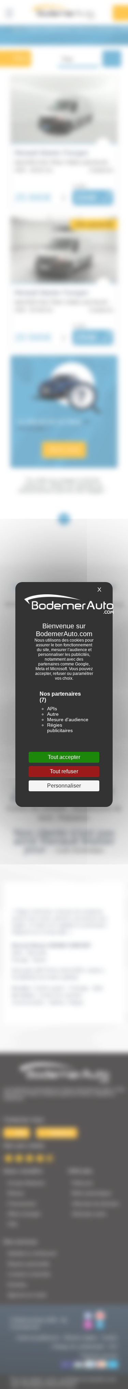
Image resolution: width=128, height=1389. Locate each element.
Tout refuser (64, 771)
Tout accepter (64, 757)
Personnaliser (64, 786)
